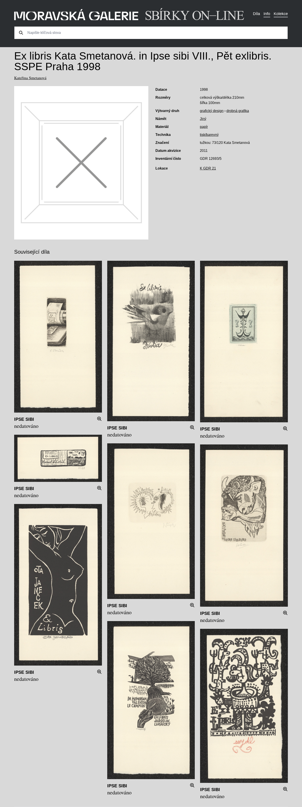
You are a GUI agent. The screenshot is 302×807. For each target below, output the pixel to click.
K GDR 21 (208, 168)
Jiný (203, 119)
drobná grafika (237, 111)
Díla (256, 14)
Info (267, 14)
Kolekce (281, 14)
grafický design (212, 111)
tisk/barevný (209, 135)
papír (204, 127)
